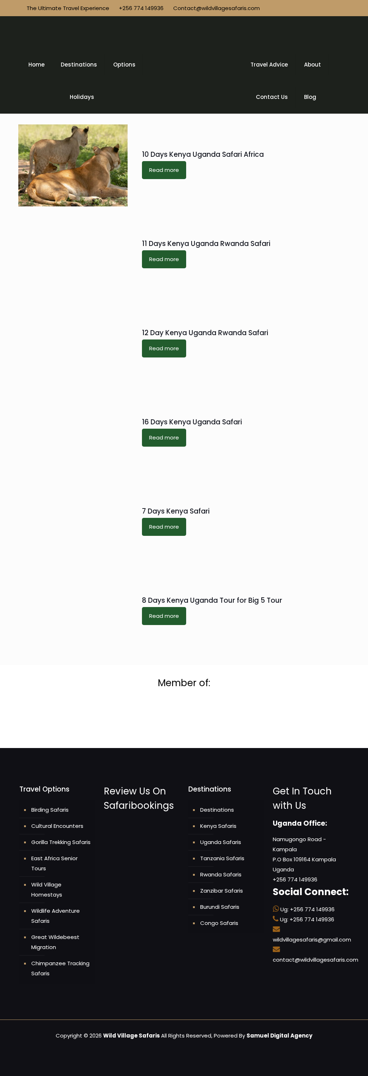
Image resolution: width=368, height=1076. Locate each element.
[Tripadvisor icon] (323, 8)
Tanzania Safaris (222, 858)
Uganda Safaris (220, 842)
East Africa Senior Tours (54, 863)
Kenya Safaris (218, 826)
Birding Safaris (50, 809)
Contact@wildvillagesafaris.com (216, 8)
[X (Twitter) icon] (301, 8)
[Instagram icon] (316, 8)
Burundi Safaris (219, 907)
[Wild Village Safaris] (184, 32)
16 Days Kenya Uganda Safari (192, 422)
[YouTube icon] (308, 8)
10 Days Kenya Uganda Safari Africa (203, 154)
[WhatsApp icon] (286, 8)
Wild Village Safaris (131, 1035)
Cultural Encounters (57, 826)
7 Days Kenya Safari (176, 511)
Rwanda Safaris (221, 874)
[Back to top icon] (338, 1064)
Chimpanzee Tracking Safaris (60, 968)
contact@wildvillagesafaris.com (315, 959)
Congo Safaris (219, 923)
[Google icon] (331, 8)
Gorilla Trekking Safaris (61, 842)
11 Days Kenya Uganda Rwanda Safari (206, 244)
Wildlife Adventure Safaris (55, 916)
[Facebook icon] (293, 8)
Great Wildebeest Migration (55, 942)
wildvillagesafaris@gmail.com (312, 939)
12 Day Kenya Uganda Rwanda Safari (205, 333)
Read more (164, 170)
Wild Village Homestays (46, 889)
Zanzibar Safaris (221, 890)
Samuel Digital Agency (279, 1035)
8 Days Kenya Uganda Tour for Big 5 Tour (212, 600)
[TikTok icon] (338, 8)
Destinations (217, 809)
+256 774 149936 (141, 8)
